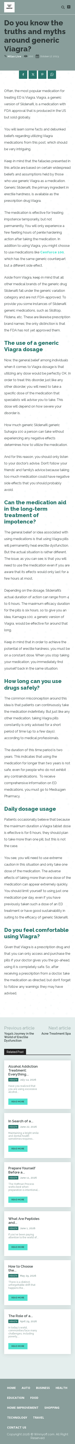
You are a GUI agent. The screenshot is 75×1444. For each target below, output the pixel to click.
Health (13, 1080)
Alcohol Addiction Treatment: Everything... (23, 1070)
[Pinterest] (42, 75)
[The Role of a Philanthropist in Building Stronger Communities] (57, 1331)
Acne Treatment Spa (56, 1033)
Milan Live (14, 56)
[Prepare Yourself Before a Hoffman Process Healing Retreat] (57, 1184)
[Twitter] (33, 75)
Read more (17, 1101)
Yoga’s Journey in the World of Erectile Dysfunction (19, 1037)
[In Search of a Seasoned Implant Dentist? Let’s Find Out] (57, 1135)
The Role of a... (20, 1316)
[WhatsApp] (52, 75)
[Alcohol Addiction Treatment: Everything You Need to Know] (57, 1082)
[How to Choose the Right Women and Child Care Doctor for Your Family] (57, 1282)
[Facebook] (23, 75)
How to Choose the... (20, 1268)
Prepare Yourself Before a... (21, 1170)
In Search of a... (20, 1121)
